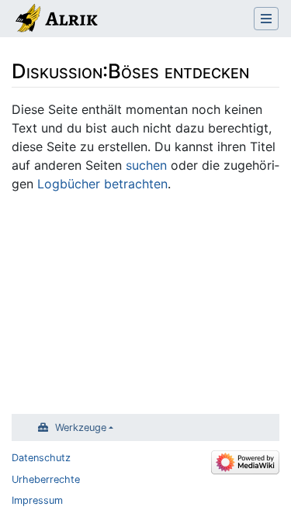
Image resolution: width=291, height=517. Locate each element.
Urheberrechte (46, 479)
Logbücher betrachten (102, 183)
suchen (146, 165)
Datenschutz (41, 458)
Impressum (37, 500)
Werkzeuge (80, 427)
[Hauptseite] (55, 20)
